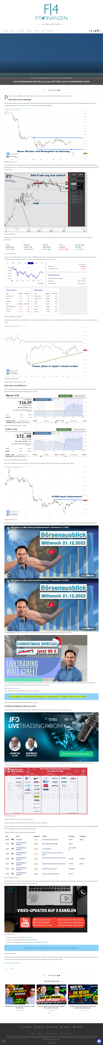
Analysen (5, 30)
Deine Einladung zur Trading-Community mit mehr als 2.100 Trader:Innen (51, 948)
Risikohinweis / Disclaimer (66, 1033)
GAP (72, 165)
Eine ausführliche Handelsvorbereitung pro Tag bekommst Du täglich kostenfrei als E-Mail (47, 697)
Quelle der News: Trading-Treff (12, 963)
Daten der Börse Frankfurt (25, 259)
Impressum (40, 1033)
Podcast (37, 30)
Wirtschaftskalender (19, 819)
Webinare (29, 30)
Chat (43, 30)
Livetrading (20, 30)
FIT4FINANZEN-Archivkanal (41, 942)
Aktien (13, 30)
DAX (6, 969)
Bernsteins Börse (28, 937)
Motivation (50, 30)
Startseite (33, 78)
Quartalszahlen (55, 763)
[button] (3, 1041)
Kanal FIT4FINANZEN (31, 939)
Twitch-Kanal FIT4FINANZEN (55, 682)
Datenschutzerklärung (51, 1033)
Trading (12, 969)
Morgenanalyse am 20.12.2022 (25, 105)
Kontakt (32, 1033)
